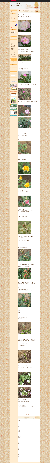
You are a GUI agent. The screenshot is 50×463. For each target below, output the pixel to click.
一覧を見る (15, 19)
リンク (11, 37)
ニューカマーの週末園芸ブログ (15, 3)
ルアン (12, 68)
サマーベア (13, 61)
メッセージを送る (14, 56)
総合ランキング (12, 30)
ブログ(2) (12, 11)
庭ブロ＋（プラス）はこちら (28, 414)
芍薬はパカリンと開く (13, 18)
